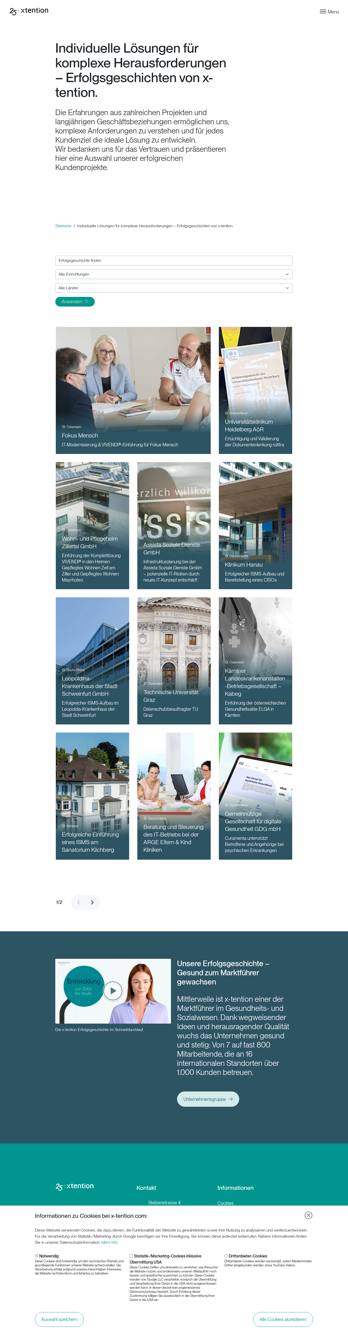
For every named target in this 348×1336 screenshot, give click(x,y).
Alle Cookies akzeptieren (283, 1319)
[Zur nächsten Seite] (92, 902)
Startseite (63, 225)
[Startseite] (29, 12)
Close (308, 1215)
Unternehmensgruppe (204, 1099)
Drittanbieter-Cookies (248, 1256)
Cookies (226, 1203)
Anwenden (72, 301)
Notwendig (49, 1256)
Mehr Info (109, 1242)
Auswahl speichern (59, 1319)
